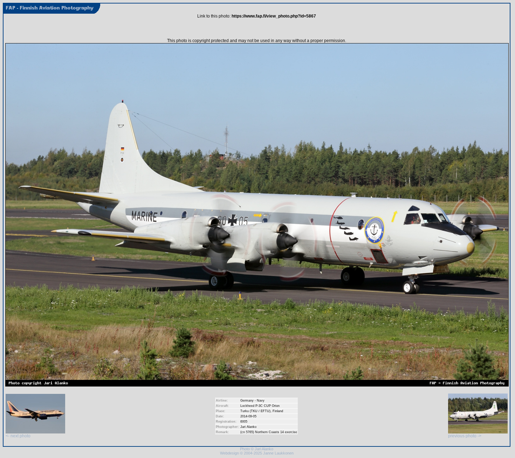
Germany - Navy (252, 400)
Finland (278, 411)
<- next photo (18, 435)
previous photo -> (464, 435)
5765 (249, 432)
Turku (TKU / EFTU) (255, 411)
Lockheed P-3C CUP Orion (260, 406)
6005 (243, 421)
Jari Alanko (248, 427)
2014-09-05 (248, 416)
